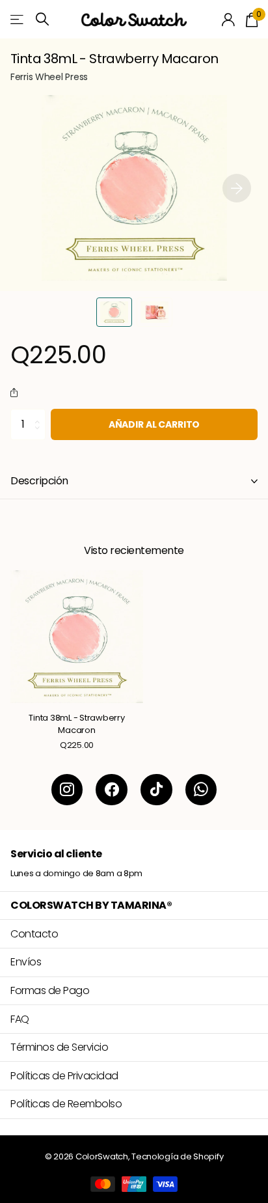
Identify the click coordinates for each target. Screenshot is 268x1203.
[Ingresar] (228, 19)
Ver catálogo (17, 19)
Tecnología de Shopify (177, 1156)
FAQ (19, 1019)
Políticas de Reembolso (66, 1103)
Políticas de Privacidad (64, 1075)
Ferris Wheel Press (49, 76)
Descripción (39, 480)
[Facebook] (111, 790)
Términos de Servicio (59, 1047)
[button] (237, 188)
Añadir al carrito (154, 424)
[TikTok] (156, 790)
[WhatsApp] (201, 790)
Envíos (25, 961)
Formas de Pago (49, 990)
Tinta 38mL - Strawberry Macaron (76, 724)
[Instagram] (67, 790)
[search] (42, 19)
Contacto (34, 933)
